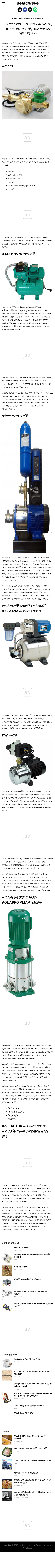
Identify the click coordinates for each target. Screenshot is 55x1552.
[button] (3, 3)
